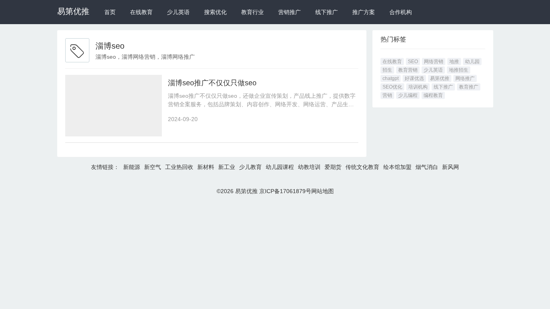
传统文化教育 (362, 167)
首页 (110, 12)
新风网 (450, 167)
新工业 (226, 167)
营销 (387, 95)
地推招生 (458, 70)
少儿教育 (250, 167)
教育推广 (468, 87)
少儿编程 (408, 95)
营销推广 (289, 12)
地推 (454, 61)
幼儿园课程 (280, 167)
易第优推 (73, 11)
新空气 (152, 167)
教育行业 (252, 12)
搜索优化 (215, 12)
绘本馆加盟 (397, 167)
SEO (413, 61)
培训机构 (418, 87)
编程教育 (433, 95)
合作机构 (400, 12)
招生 (387, 70)
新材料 (205, 167)
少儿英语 (178, 12)
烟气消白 (427, 167)
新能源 (131, 167)
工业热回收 (179, 167)
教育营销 (408, 70)
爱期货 (333, 167)
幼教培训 (309, 167)
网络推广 (465, 78)
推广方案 (363, 12)
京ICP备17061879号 (285, 191)
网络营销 (433, 61)
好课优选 (414, 78)
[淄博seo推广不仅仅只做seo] (113, 105)
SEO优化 (392, 87)
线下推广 (326, 12)
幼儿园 (472, 61)
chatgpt (391, 78)
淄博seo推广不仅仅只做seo (212, 83)
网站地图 (322, 191)
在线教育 (141, 12)
